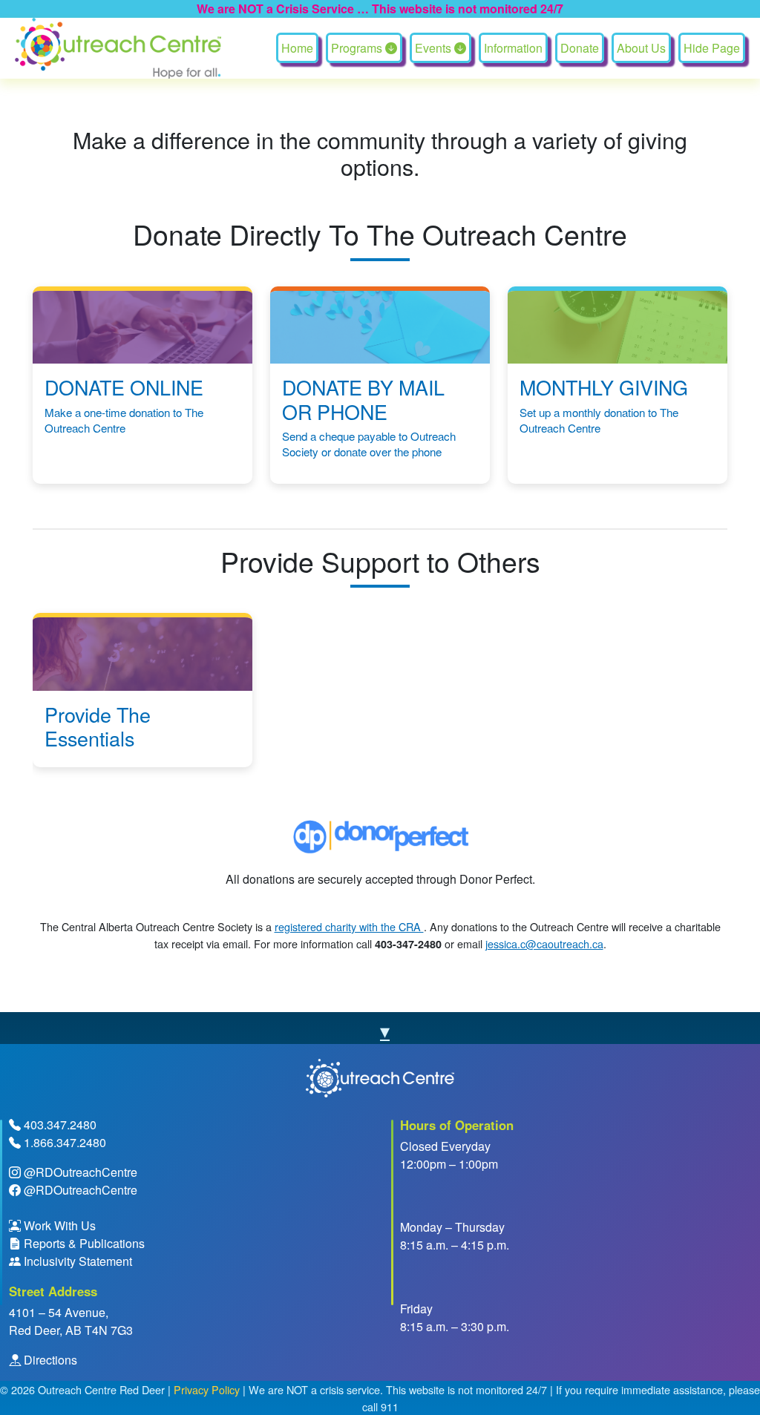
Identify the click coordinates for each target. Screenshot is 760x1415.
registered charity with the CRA (349, 926)
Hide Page (712, 47)
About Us (641, 47)
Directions (49, 1359)
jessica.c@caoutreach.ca (544, 943)
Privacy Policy (207, 1389)
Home (297, 47)
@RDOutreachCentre (80, 1172)
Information (513, 47)
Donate (579, 47)
